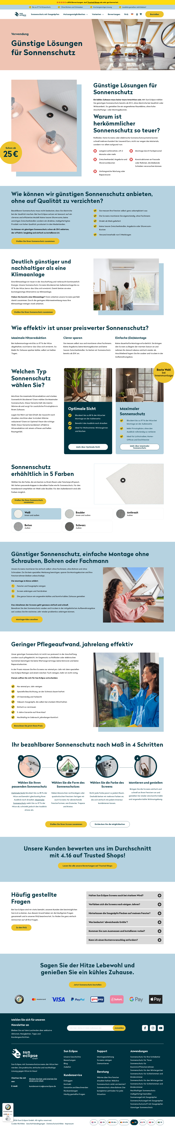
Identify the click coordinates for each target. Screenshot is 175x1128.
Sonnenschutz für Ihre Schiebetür (145, 1057)
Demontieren (103, 1063)
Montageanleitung (105, 1057)
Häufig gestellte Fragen (74, 1094)
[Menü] (12, 1104)
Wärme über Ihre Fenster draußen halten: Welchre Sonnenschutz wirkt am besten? (111, 1081)
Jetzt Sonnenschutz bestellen (87, 985)
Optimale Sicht (18, 793)
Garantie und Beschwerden (76, 1087)
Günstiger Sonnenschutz (141, 1107)
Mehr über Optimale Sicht (88, 447)
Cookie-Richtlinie (18, 1123)
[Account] (137, 14)
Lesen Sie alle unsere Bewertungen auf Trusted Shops (87, 866)
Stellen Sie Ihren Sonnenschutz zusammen (35, 241)
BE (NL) (113, 1122)
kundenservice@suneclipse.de (42, 1086)
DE (135, 1122)
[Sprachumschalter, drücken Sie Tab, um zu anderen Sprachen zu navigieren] (132, 14)
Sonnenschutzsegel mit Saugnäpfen (146, 1100)
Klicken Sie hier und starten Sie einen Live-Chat (43, 1080)
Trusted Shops (93, 2)
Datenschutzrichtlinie (55, 1123)
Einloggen (68, 1080)
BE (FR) (125, 1122)
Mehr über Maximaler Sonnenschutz (139, 447)
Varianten (96, 14)
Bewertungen (114, 14)
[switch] (8, 1119)
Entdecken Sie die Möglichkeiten (110, 824)
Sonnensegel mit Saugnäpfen (143, 1097)
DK (153, 1122)
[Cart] (141, 14)
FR (144, 1122)
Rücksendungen (71, 1091)
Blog (66, 1063)
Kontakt (67, 1084)
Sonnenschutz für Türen (141, 1060)
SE (161, 1122)
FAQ (126, 14)
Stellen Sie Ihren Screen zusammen (66, 824)
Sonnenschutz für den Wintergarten (146, 1070)
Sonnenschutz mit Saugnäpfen (45, 14)
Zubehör (67, 1067)
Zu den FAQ (21, 927)
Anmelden (119, 1028)
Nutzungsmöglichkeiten (74, 14)
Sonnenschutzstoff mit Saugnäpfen (146, 1104)
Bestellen (154, 14)
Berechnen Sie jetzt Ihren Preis (28, 726)
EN (104, 1122)
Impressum (69, 1123)
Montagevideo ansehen (27, 619)
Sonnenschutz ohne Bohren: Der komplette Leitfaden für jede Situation (111, 1091)
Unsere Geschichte (72, 1057)
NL (95, 1122)
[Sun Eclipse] (20, 14)
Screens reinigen (104, 1060)
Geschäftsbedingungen (35, 1123)
